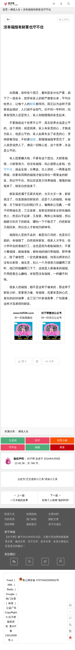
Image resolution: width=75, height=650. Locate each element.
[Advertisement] (37, 60)
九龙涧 (13, 440)
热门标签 (31, 519)
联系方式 (9, 514)
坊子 (37, 440)
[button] (61, 3)
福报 (33, 139)
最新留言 (31, 524)
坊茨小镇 (62, 440)
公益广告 (11, 607)
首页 (5, 9)
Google (10, 594)
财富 (33, 103)
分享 (51, 361)
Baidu (10, 589)
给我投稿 (31, 514)
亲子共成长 (54, 524)
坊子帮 (31, 458)
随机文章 (53, 519)
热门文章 (11, 598)
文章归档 (53, 514)
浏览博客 (9, 524)
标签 (10, 603)
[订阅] (29, 561)
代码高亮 (9, 519)
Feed (10, 580)
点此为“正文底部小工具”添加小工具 (37, 479)
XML (10, 584)
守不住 (8, 169)
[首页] (70, 605)
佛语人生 (15, 9)
